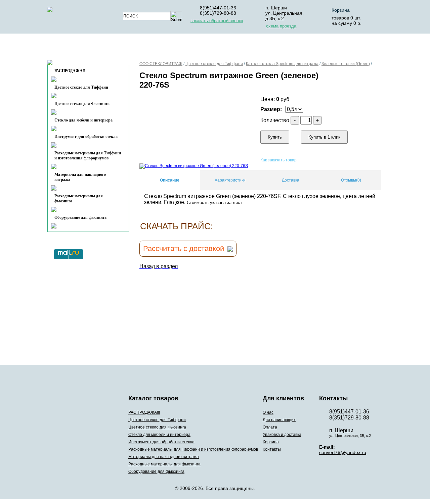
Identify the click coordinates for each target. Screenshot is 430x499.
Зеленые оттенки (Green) (345, 63)
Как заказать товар (278, 160)
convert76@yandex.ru (342, 452)
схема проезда (281, 26)
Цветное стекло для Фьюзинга (82, 103)
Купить (275, 137)
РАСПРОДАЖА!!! (144, 412)
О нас (140, 48)
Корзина (341, 10)
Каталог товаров (85, 48)
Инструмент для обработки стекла (86, 136)
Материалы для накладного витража (80, 177)
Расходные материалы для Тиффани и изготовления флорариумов (87, 155)
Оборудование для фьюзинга (80, 217)
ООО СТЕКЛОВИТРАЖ (160, 63)
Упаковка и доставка (279, 48)
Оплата (228, 48)
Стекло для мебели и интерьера (83, 120)
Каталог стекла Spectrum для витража (282, 63)
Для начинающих (182, 48)
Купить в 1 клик (324, 137)
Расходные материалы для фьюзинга (78, 198)
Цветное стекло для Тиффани (81, 87)
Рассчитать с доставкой (183, 248)
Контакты (74, 64)
